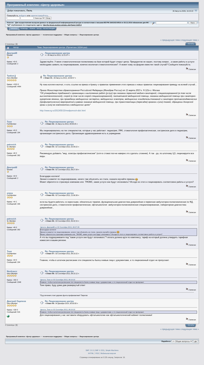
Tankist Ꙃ (11, 76)
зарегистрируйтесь (39, 16)
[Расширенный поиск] (153, 23)
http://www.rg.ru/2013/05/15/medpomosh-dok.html (63, 110)
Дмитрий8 (12, 53)
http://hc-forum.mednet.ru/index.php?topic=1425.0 (62, 25)
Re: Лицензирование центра (57, 76)
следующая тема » (189, 40)
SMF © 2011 (100, 350)
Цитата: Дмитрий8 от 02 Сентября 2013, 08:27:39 (59, 227)
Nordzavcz (12, 271)
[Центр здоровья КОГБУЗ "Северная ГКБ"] (8, 317)
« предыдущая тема (170, 40)
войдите (22, 16)
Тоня (9, 122)
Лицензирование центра (57, 53)
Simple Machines (112, 350)
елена (10, 193)
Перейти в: (166, 341)
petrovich (11, 144)
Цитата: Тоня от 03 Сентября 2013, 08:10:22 (57, 280)
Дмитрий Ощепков (16, 301)
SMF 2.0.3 (90, 350)
